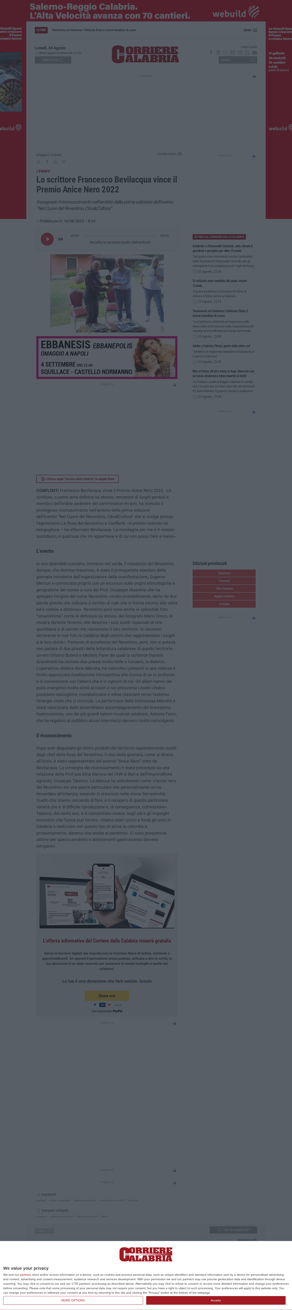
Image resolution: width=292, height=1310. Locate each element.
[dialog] (146, 1275)
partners (25, 1274)
